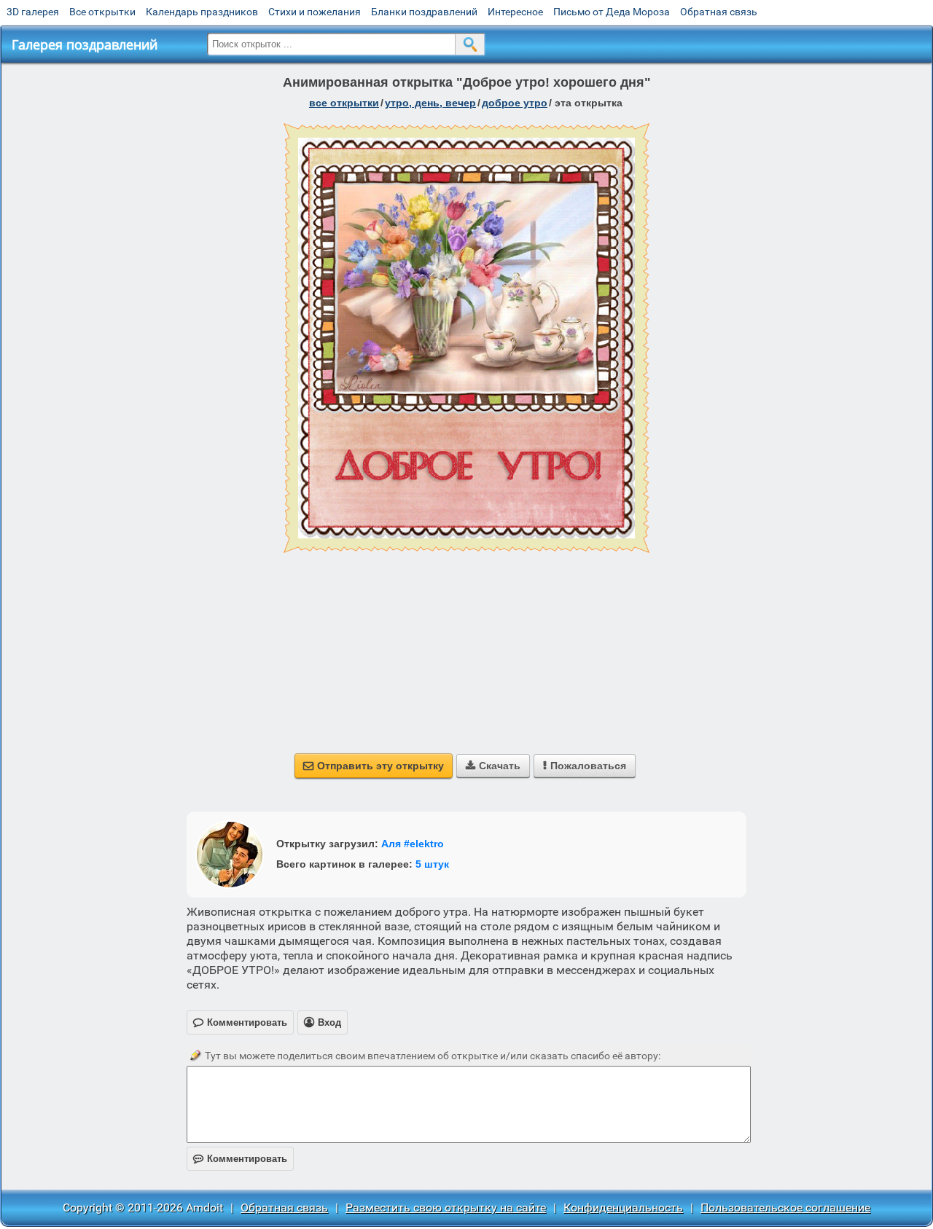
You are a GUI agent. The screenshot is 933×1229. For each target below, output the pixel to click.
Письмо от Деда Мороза (611, 11)
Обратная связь (718, 11)
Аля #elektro (412, 843)
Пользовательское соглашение (785, 1207)
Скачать (493, 765)
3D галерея (33, 11)
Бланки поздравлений (424, 11)
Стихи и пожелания (314, 11)
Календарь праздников (202, 11)
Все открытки (102, 11)
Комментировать (240, 1158)
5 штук (432, 864)
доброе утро (514, 103)
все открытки (344, 103)
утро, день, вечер (430, 103)
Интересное (515, 11)
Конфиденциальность (623, 1207)
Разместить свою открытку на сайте (446, 1207)
